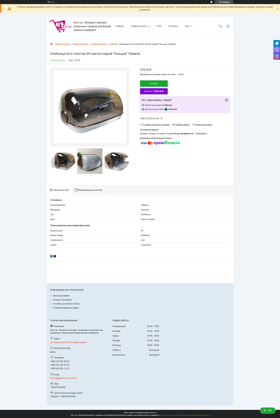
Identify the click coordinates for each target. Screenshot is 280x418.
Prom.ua (153, 413)
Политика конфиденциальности (196, 415)
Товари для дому (80, 44)
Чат (270, 410)
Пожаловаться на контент (170, 415)
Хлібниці (113, 44)
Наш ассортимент (61, 296)
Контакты (173, 26)
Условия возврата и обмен (66, 308)
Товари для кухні (99, 44)
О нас (159, 26)
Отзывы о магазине (62, 300)
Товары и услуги (138, 26)
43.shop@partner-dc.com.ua (63, 378)
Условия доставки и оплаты (66, 304)
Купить (154, 83)
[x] (55, 257)
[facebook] (51, 257)
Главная (120, 26)
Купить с (149, 91)
